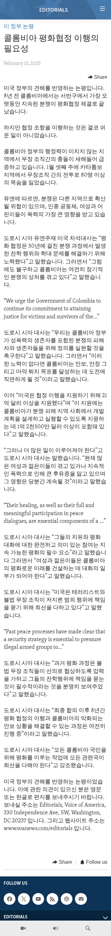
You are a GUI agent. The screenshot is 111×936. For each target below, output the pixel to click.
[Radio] (55, 928)
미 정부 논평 (19, 27)
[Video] (23, 928)
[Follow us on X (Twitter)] (24, 899)
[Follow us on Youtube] (38, 899)
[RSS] (52, 899)
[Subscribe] (81, 899)
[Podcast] (66, 899)
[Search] (88, 928)
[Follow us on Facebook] (9, 899)
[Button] (98, 77)
